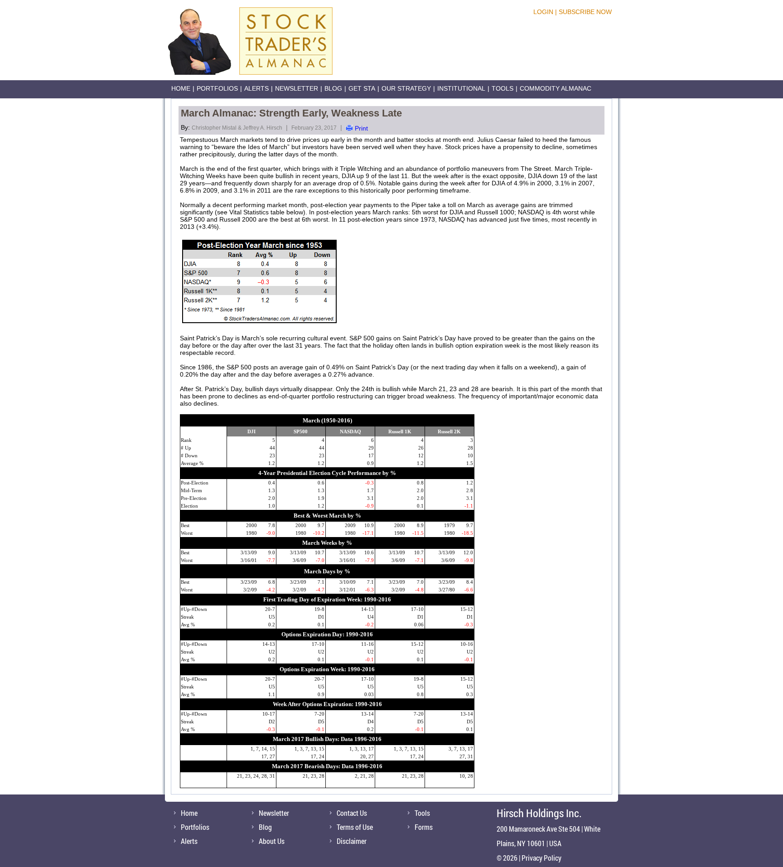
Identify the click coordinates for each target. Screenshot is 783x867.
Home (180, 88)
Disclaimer (352, 841)
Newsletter (296, 88)
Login (543, 11)
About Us (272, 841)
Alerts (256, 88)
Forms (424, 827)
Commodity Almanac (555, 88)
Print (361, 128)
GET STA (361, 88)
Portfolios (217, 88)
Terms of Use (355, 827)
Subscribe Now (585, 11)
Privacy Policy (541, 857)
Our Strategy (406, 88)
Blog (333, 88)
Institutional (461, 88)
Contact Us (352, 813)
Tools (502, 88)
